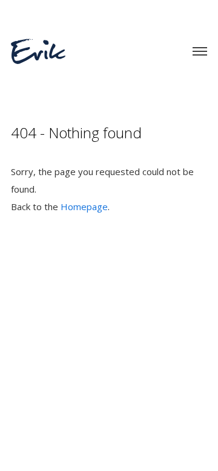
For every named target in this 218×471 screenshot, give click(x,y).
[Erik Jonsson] (38, 44)
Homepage (84, 206)
